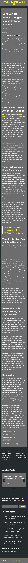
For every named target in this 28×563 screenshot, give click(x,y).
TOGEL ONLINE (5, 11)
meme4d (16, 427)
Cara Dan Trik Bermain (9, 434)
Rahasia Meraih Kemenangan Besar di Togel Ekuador (6, 455)
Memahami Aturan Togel (9, 437)
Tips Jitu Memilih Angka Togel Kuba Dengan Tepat (20, 454)
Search (4, 504)
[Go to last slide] (4, 480)
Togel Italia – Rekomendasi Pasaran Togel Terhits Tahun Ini (14, 478)
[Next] (24, 480)
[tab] (12, 488)
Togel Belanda (7, 440)
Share (20, 35)
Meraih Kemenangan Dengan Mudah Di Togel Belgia (13, 230)
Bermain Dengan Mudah (9, 431)
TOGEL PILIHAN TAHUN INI (10, 443)
